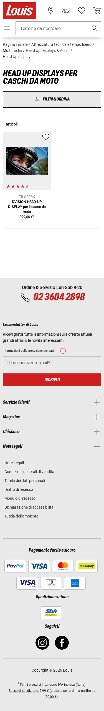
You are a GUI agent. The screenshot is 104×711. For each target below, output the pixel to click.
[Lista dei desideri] (81, 10)
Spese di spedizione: (24, 691)
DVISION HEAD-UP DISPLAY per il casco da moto (27, 207)
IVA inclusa (66, 685)
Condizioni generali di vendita (29, 471)
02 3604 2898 (59, 297)
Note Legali (14, 463)
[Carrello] (97, 10)
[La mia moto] (66, 10)
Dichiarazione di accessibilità (29, 507)
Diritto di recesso (18, 489)
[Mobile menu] (7, 28)
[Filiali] (51, 10)
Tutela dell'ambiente (21, 516)
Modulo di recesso (19, 498)
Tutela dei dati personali (24, 480)
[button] (94, 28)
